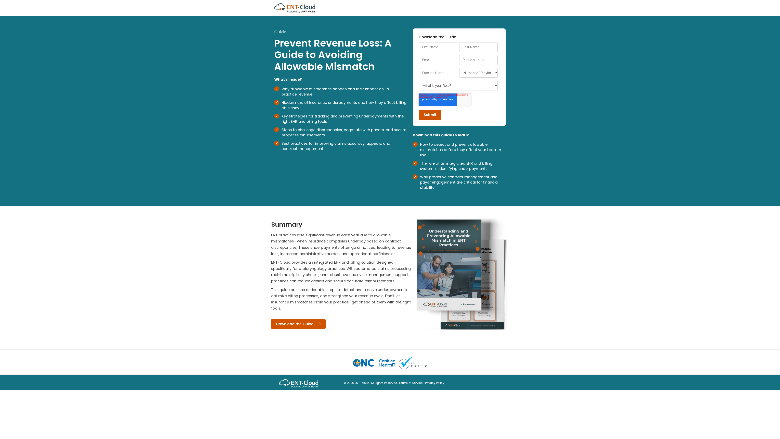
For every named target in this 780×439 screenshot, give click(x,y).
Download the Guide (294, 323)
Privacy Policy (434, 383)
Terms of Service (411, 383)
